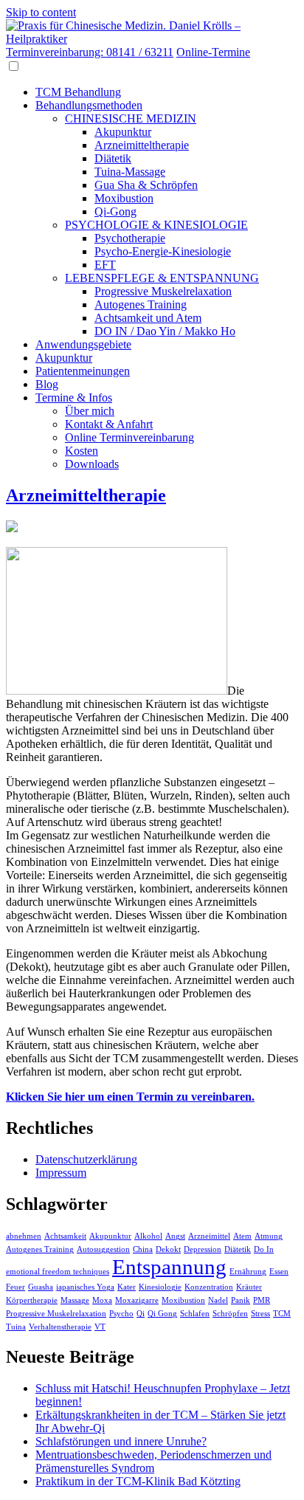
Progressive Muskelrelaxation (163, 291)
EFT (105, 264)
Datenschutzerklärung (86, 1159)
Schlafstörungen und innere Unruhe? (121, 1441)
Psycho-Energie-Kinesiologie (162, 251)
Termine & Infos (73, 397)
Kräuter (249, 1287)
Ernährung (247, 1271)
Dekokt (168, 1249)
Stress (260, 1314)
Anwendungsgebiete (83, 344)
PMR (261, 1300)
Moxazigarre (137, 1300)
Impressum (60, 1172)
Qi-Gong (115, 211)
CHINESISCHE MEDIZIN (130, 118)
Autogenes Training (140, 304)
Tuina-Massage (129, 171)
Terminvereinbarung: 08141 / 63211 (89, 52)
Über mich (89, 411)
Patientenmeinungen (82, 371)
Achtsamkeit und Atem (147, 318)
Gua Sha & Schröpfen (146, 185)
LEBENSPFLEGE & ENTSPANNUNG (162, 278)
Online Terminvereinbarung (129, 437)
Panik (240, 1300)
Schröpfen (230, 1314)
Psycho (121, 1314)
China (143, 1249)
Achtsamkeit (65, 1236)
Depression (202, 1249)
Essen (279, 1271)
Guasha (40, 1287)
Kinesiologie (160, 1287)
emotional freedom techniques (57, 1271)
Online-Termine (213, 52)
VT (100, 1327)
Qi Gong (162, 1314)
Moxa (102, 1300)
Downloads (92, 464)
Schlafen (195, 1314)
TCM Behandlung (78, 92)
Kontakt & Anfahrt (109, 424)
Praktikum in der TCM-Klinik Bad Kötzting (138, 1481)
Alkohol (148, 1236)
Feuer (15, 1287)
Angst (175, 1236)
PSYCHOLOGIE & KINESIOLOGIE (156, 225)
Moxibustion (123, 198)
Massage (75, 1300)
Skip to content (41, 12)
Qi (141, 1314)
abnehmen (23, 1236)
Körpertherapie (32, 1300)
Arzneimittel (209, 1236)
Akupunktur (122, 131)
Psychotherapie (129, 238)
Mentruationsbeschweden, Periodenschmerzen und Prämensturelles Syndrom (153, 1461)
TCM (282, 1314)
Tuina (16, 1327)
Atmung (269, 1236)
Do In (264, 1249)
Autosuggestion (103, 1249)
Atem (242, 1236)
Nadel (218, 1300)
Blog (46, 384)
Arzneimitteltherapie (141, 145)
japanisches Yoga (85, 1287)
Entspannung (169, 1267)
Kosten (81, 450)
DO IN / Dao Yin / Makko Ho (164, 331)
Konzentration (208, 1287)
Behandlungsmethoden (88, 105)
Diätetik (112, 158)
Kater (126, 1287)
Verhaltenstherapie (60, 1327)
